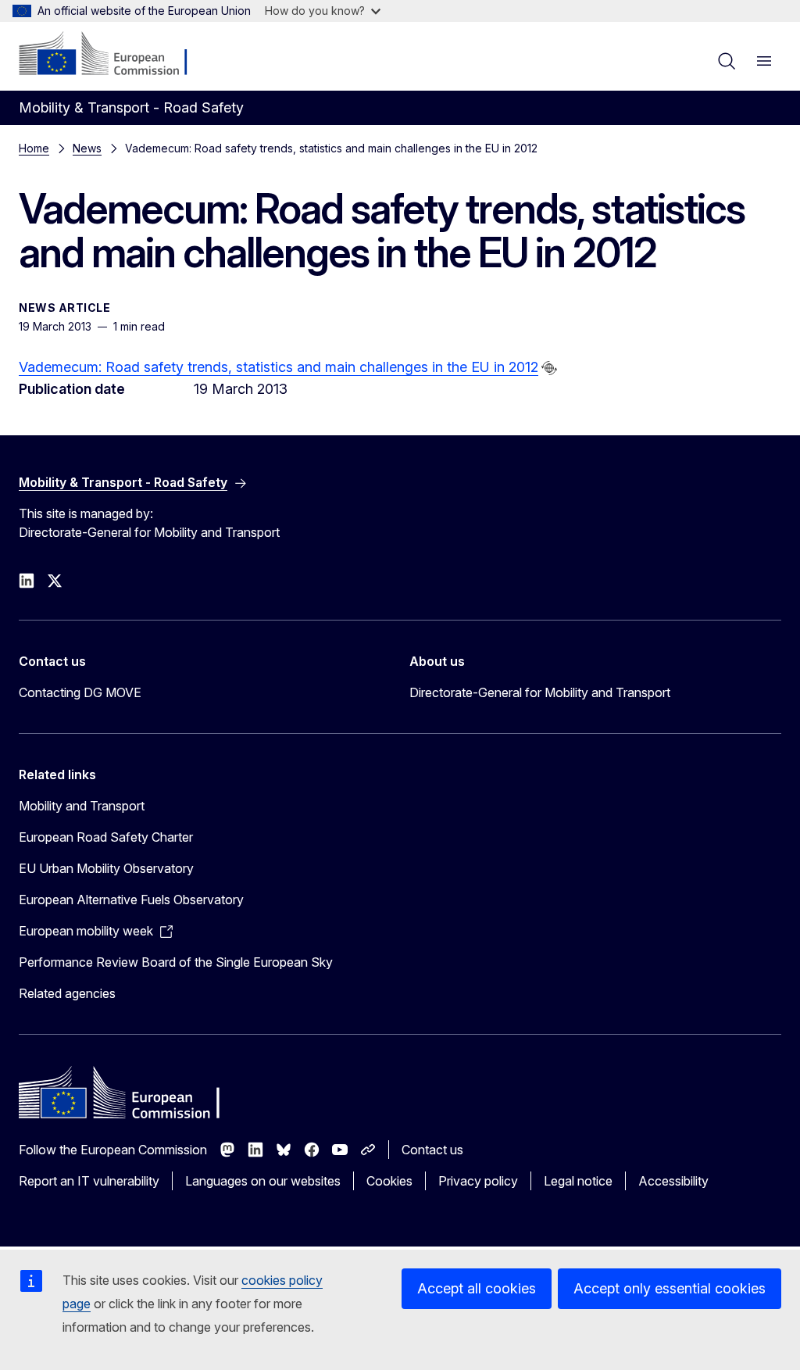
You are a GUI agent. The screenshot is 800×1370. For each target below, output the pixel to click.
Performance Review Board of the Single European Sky (176, 962)
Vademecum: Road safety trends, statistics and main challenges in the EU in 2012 (278, 367)
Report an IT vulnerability (89, 1181)
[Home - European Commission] (114, 54)
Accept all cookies (476, 1288)
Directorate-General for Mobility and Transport (539, 692)
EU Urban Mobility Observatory (106, 868)
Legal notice (578, 1181)
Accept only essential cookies (669, 1288)
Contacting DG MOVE (80, 692)
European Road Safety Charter (106, 837)
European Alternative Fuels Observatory (131, 899)
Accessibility (673, 1181)
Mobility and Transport (82, 806)
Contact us (432, 1149)
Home (34, 148)
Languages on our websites (263, 1181)
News (87, 148)
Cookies (389, 1181)
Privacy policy (478, 1181)
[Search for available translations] (549, 368)
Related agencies (67, 993)
